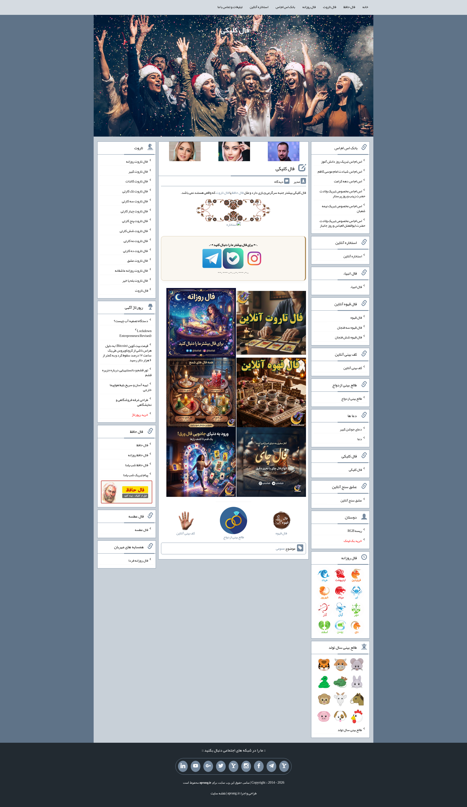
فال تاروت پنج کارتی (135, 220)
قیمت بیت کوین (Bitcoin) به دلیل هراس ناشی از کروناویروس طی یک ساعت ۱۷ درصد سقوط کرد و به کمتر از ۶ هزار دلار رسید (127, 352)
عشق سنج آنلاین (351, 500)
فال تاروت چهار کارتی (134, 210)
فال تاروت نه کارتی (136, 240)
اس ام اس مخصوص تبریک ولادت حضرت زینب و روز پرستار (342, 193)
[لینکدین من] (183, 766)
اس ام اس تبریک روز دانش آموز (341, 161)
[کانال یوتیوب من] (195, 766)
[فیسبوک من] (259, 766)
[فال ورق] (201, 463)
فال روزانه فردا (138, 560)
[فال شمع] (201, 393)
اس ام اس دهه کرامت (348, 181)
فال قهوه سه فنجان (349, 327)
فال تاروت (329, 6)
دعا (359, 439)
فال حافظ (349, 6)
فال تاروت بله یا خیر (135, 280)
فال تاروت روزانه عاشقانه (131, 270)
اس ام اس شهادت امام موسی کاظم (340, 171)
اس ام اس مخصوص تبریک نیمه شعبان (343, 208)
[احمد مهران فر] (283, 152)
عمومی (280, 548)
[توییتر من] (221, 766)
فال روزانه (309, 6)
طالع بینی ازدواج (351, 398)
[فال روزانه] (201, 323)
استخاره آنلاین (259, 6)
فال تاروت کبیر (138, 171)
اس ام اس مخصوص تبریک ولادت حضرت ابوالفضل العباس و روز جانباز (342, 223)
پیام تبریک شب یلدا (135, 474)
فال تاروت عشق (137, 260)
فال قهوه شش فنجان (348, 337)
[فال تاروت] (271, 323)
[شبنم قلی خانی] (185, 152)
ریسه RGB (355, 530)
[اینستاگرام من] (246, 766)
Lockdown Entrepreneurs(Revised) (135, 333)
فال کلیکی (235, 30)
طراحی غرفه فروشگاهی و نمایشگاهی (134, 402)
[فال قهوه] (271, 393)
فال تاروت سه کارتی (135, 201)
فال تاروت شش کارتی (134, 230)
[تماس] (233, 766)
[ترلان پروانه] (234, 152)
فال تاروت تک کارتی (135, 191)
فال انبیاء (356, 286)
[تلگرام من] (271, 766)
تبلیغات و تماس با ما (229, 6)
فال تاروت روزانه (137, 161)
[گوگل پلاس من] (208, 766)
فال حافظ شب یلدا (136, 465)
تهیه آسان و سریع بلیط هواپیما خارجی (131, 387)
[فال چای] (271, 463)
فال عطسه (141, 529)
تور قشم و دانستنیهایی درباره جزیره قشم (127, 372)
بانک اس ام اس (285, 6)
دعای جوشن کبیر (351, 429)
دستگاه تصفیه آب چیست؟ (131, 320)
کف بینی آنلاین (352, 367)
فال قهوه (356, 317)
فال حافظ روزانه (138, 455)
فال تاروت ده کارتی (135, 250)
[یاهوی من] (284, 766)
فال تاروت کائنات (137, 181)
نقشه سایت (218, 793)
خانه (365, 6)
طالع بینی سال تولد (350, 729)
